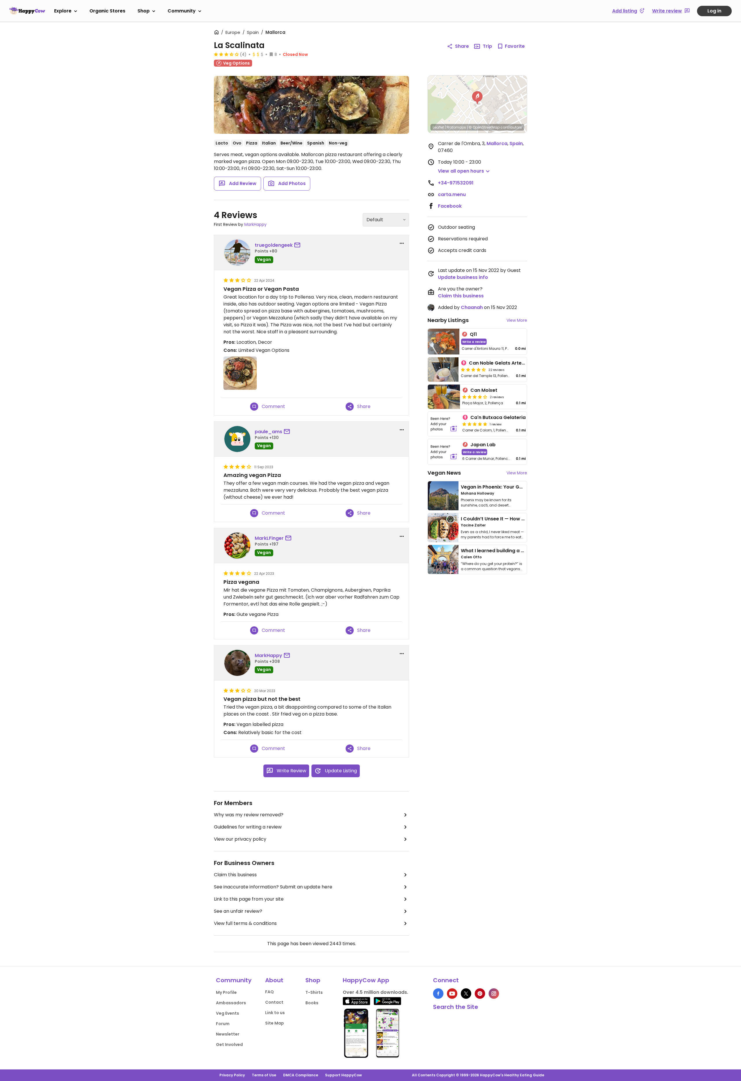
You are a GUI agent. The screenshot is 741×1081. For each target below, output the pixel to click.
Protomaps (456, 127)
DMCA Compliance (300, 1075)
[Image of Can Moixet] (444, 397)
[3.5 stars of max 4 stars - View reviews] (226, 54)
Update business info (463, 277)
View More (517, 320)
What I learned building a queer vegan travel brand (521, 550)
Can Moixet (483, 390)
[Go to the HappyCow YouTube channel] (452, 993)
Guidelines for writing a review (248, 827)
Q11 (473, 334)
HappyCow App (366, 980)
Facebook (450, 206)
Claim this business (235, 874)
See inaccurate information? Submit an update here (273, 887)
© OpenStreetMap (484, 127)
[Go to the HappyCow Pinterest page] (480, 993)
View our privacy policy (240, 839)
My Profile (226, 992)
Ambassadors (231, 1003)
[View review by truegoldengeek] (237, 252)
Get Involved (229, 1044)
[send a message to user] (298, 245)
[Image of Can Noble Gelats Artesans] (443, 369)
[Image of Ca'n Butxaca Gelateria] (444, 424)
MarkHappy (255, 224)
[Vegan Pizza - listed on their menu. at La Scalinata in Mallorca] (311, 105)
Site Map (274, 1023)
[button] (477, 98)
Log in (714, 11)
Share (462, 46)
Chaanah (472, 307)
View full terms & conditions (245, 923)
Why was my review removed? (248, 814)
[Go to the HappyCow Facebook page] (438, 993)
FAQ (269, 992)
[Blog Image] (443, 495)
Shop (143, 11)
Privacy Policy (232, 1075)
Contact (274, 1002)
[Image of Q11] (443, 341)
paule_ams (268, 431)
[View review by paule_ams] (237, 439)
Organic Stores (107, 11)
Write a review (474, 341)
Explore (62, 11)
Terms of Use (264, 1075)
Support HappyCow (343, 1075)
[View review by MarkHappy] (237, 663)
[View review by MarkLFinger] (237, 545)
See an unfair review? (238, 911)
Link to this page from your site (249, 899)
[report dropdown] (401, 243)
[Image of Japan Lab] (444, 452)
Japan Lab (483, 444)
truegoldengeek (274, 245)
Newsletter (227, 1034)
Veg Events (227, 1013)
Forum (223, 1024)
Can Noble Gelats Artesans (501, 363)
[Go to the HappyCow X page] (466, 993)
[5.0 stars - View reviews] (475, 424)
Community (182, 11)
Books (311, 1003)
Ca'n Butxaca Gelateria (498, 417)
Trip (487, 46)
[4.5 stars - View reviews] (473, 369)
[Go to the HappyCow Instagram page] (494, 993)
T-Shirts (314, 992)
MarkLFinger (269, 538)
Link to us (275, 1013)
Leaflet (438, 127)
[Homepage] (27, 11)
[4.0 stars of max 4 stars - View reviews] (475, 396)
